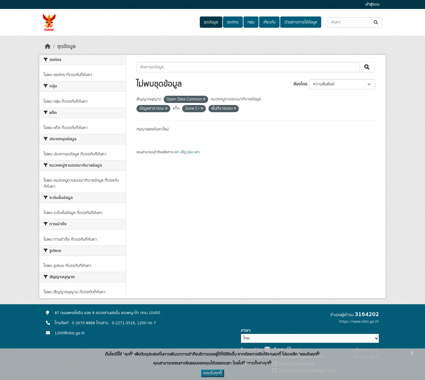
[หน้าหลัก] (48, 46)
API (176, 152)
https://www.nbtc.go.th (359, 321)
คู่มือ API (193, 152)
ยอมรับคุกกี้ (212, 373)
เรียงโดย (300, 84)
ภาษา (245, 330)
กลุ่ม (250, 22)
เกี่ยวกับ (269, 22)
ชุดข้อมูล (211, 22)
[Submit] (376, 22)
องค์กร (233, 22)
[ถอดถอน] (204, 99)
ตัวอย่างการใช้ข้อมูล (300, 22)
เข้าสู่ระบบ (372, 4)
